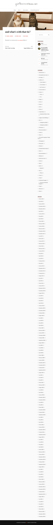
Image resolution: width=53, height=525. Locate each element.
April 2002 (41, 476)
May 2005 (41, 404)
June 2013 (41, 258)
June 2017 (41, 236)
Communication (42, 89)
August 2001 (41, 496)
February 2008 (41, 357)
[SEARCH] (48, 34)
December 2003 (42, 429)
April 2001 (41, 506)
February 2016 (41, 243)
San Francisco (42, 87)
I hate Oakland (42, 82)
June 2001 (41, 501)
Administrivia (41, 72)
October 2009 (41, 312)
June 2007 (41, 377)
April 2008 (41, 352)
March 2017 (41, 238)
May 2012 (41, 263)
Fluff (40, 106)
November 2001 (42, 489)
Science (40, 160)
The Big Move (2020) (43, 124)
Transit (40, 175)
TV (40, 96)
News (40, 134)
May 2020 (41, 216)
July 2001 (40, 499)
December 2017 (42, 233)
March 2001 (41, 508)
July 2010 (40, 295)
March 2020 (41, 221)
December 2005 (42, 397)
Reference (41, 155)
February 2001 (41, 511)
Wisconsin (41, 188)
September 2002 (42, 464)
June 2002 (41, 471)
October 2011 (41, 273)
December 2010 (42, 288)
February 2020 (41, 223)
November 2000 (42, 516)
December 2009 (42, 308)
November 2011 (42, 270)
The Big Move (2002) (43, 122)
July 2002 (40, 469)
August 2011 (41, 275)
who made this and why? (34, 10)
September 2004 (42, 414)
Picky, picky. (41, 143)
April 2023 (41, 201)
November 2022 (42, 206)
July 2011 (40, 278)
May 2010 (41, 300)
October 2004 (41, 412)
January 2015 (41, 250)
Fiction (40, 104)
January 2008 (41, 360)
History (40, 109)
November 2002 (42, 459)
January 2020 (41, 226)
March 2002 (41, 479)
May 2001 (41, 504)
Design (40, 99)
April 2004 (41, 422)
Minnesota (41, 127)
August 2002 (41, 466)
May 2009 (41, 322)
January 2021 (41, 213)
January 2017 (41, 241)
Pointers (40, 145)
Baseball (41, 168)
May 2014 (41, 253)
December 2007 (42, 362)
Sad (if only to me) (42, 158)
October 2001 (41, 491)
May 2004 (41, 419)
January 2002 (41, 484)
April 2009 (41, 325)
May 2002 (41, 474)
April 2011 (41, 280)
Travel (40, 177)
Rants (40, 150)
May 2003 (41, 444)
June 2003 (41, 442)
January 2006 (41, 394)
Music (41, 94)
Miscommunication (42, 129)
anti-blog (40, 77)
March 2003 (41, 449)
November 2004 (42, 409)
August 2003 (41, 437)
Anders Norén (33, 522)
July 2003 (40, 439)
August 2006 (41, 387)
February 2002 (41, 481)
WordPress (23, 522)
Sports (40, 165)
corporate (20, 40)
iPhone (41, 172)
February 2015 (41, 248)
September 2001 (42, 494)
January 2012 (41, 265)
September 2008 (42, 340)
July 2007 (40, 375)
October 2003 (41, 432)
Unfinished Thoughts (43, 180)
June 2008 (41, 347)
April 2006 (41, 392)
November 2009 (42, 310)
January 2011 (41, 285)
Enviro (40, 101)
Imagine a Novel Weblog (43, 117)
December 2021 (42, 208)
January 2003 (41, 454)
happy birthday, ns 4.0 (28, 48)
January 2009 (41, 332)
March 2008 (41, 355)
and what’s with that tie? (18, 31)
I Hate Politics (41, 111)
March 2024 (41, 198)
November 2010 (42, 290)
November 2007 (42, 365)
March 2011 (41, 283)
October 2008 (41, 337)
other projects (25, 10)
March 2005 (41, 407)
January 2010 (41, 305)
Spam (40, 163)
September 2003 (42, 434)
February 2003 (41, 451)
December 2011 (42, 268)
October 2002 (41, 461)
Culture (40, 92)
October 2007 (41, 367)
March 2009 (41, 327)
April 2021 (41, 211)
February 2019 (41, 228)
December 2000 (42, 513)
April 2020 (41, 218)
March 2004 (41, 424)
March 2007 (41, 382)
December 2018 (42, 231)
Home (15, 10)
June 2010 (41, 298)
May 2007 (41, 379)
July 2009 (40, 317)
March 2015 (41, 246)
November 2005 (42, 399)
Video (40, 186)
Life (39, 120)
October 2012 (41, 260)
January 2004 (41, 427)
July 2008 (40, 345)
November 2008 (42, 335)
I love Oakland (42, 84)
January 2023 (41, 203)
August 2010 (41, 293)
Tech (40, 170)
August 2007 (41, 372)
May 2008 (41, 350)
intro (19, 10)
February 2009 (41, 330)
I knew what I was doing (10, 48)
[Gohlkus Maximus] (26, 4)
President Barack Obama (43, 148)
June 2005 (41, 402)
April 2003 (41, 446)
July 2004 (40, 417)
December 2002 (42, 456)
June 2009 (41, 320)
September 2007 (42, 370)
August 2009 (41, 315)
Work (40, 191)
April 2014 (41, 255)
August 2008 (41, 342)
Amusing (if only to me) (43, 74)
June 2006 (41, 389)
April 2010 (41, 303)
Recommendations (42, 153)
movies (40, 132)
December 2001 (42, 486)
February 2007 (41, 384)
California (41, 79)
